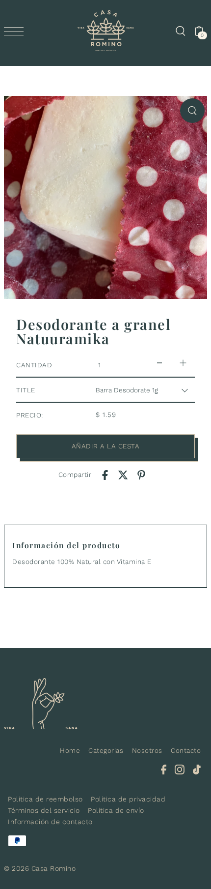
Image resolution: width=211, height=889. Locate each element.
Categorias (105, 750)
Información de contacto (50, 822)
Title (25, 390)
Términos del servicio (44, 810)
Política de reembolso (45, 799)
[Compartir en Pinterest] (141, 474)
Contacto (186, 750)
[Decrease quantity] (159, 362)
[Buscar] (180, 31)
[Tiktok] (197, 769)
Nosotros (147, 750)
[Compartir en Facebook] (105, 474)
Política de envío (116, 810)
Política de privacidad (128, 799)
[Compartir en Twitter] (123, 474)
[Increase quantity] (183, 362)
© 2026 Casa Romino (40, 868)
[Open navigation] (16, 31)
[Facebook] (163, 769)
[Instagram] (180, 769)
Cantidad (34, 365)
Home (70, 750)
